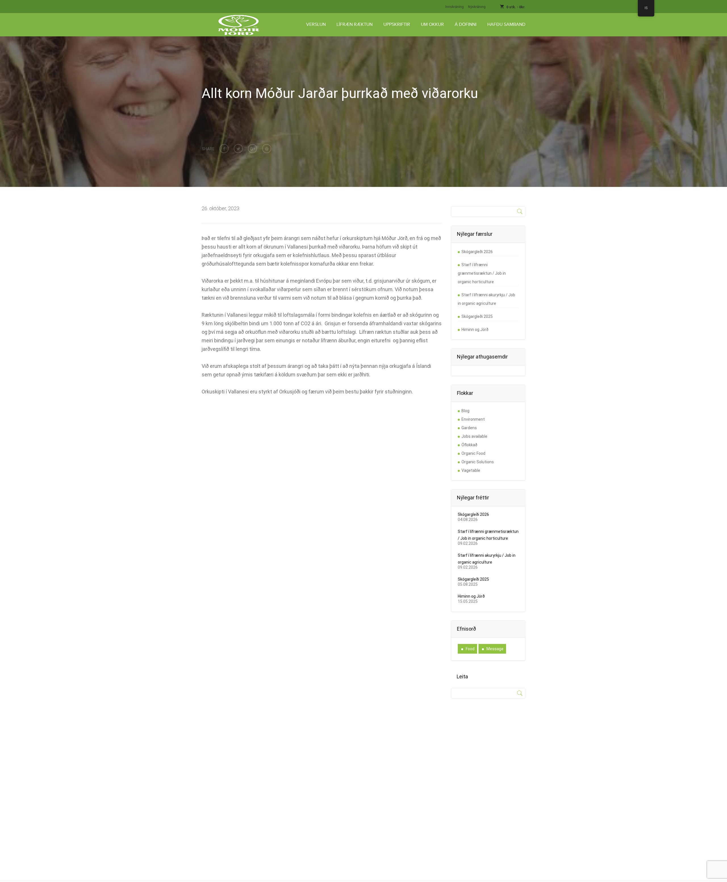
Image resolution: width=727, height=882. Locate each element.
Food (470, 649)
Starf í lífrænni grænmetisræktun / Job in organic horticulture (482, 273)
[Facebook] (224, 148)
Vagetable (470, 470)
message (495, 649)
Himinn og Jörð (474, 329)
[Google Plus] (252, 148)
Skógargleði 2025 (477, 316)
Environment (473, 419)
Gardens (469, 428)
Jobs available (474, 436)
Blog (465, 410)
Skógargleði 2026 (477, 251)
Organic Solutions (477, 462)
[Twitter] (238, 148)
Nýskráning (477, 7)
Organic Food (473, 453)
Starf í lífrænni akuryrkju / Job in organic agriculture (486, 299)
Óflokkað (469, 445)
